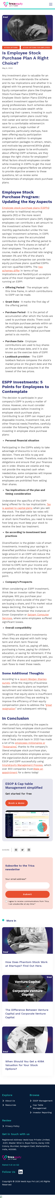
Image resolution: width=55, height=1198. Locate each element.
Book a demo (17, 803)
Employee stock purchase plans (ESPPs (25, 207)
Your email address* (15, 879)
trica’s (5, 765)
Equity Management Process (26, 765)
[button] (50, 4)
